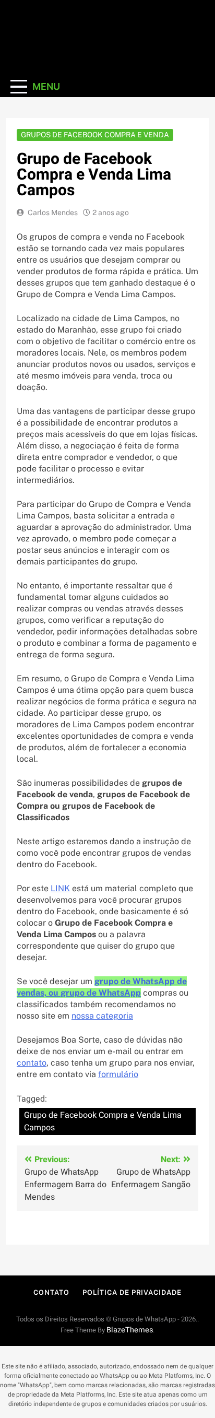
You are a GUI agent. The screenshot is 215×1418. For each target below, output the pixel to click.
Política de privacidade (132, 1292)
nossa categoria (102, 1016)
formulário (118, 1074)
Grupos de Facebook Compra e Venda (95, 135)
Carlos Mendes (53, 212)
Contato (51, 1292)
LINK (60, 888)
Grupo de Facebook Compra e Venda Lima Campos (103, 1121)
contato (31, 1063)
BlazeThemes (129, 1330)
